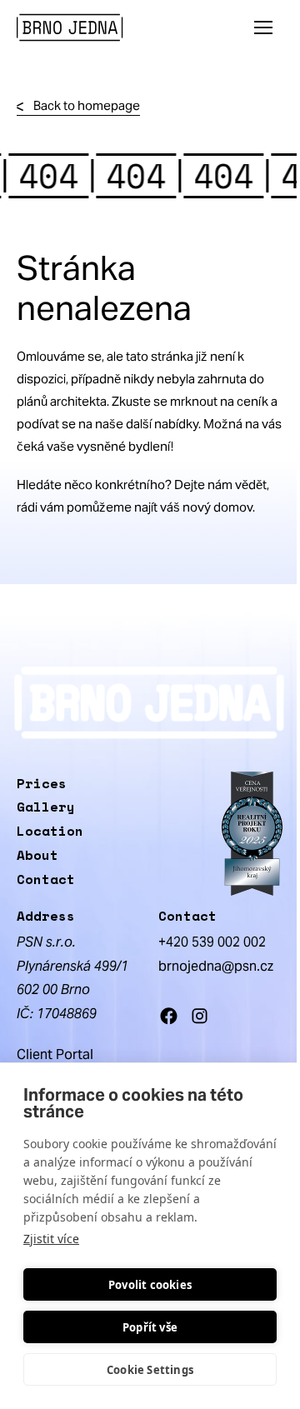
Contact (46, 879)
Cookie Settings (150, 1369)
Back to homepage (86, 105)
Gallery (46, 807)
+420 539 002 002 (212, 942)
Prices (42, 783)
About (37, 855)
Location (50, 831)
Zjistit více (51, 1239)
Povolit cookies (150, 1284)
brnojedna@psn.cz (215, 966)
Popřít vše (150, 1327)
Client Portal (55, 1054)
